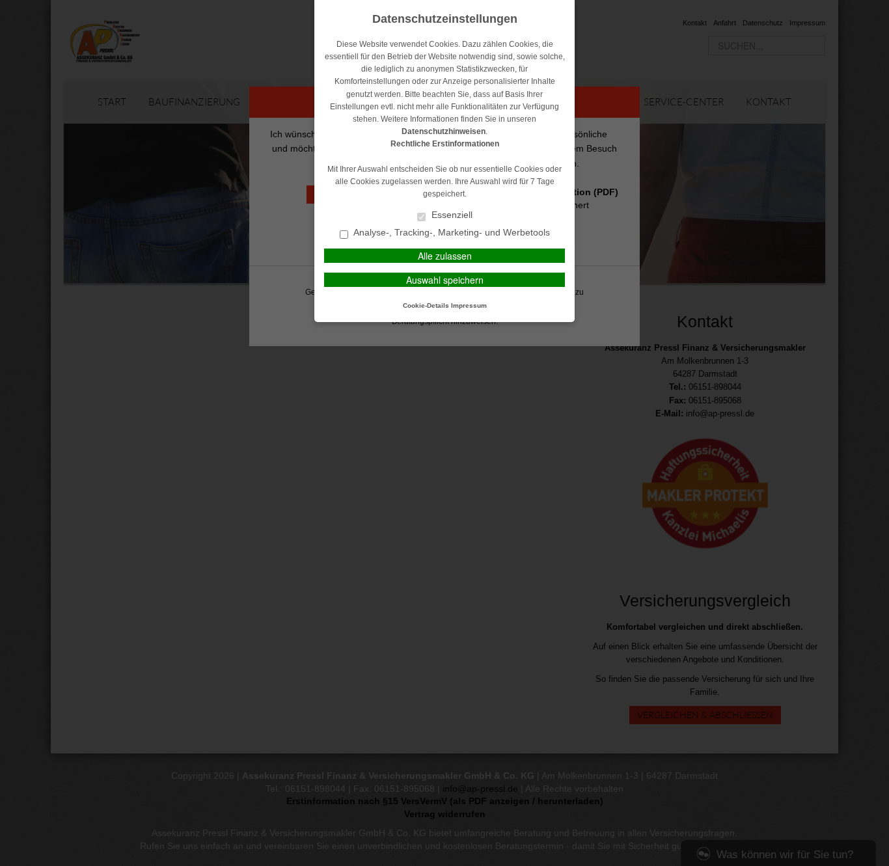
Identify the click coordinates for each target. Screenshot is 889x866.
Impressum (469, 305)
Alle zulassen (445, 255)
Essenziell (450, 215)
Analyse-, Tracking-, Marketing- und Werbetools (450, 232)
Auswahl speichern (445, 279)
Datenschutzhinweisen (444, 131)
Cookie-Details (426, 305)
